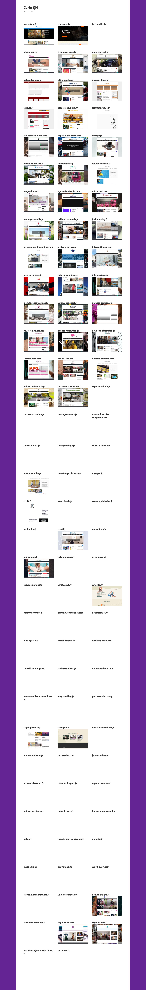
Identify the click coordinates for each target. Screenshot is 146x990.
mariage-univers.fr (67, 414)
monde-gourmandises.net (71, 838)
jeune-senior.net (100, 755)
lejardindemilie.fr (101, 107)
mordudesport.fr (66, 640)
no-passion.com (66, 755)
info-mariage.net (100, 274)
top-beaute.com (66, 922)
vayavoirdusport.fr (67, 302)
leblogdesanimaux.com (35, 135)
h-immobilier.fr (100, 612)
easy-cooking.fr (66, 696)
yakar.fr (28, 838)
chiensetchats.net (101, 445)
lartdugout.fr (64, 584)
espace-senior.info (101, 386)
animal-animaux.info (34, 386)
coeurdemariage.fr (33, 584)
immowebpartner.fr (33, 163)
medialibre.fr (30, 529)
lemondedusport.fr (67, 783)
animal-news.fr (65, 811)
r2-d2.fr (27, 501)
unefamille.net (31, 191)
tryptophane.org (32, 727)
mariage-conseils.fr (33, 219)
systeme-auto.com (67, 247)
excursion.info (65, 501)
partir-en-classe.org (102, 696)
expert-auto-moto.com (69, 135)
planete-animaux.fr (68, 107)
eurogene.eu (64, 727)
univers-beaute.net (67, 894)
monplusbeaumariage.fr (36, 302)
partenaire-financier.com (70, 612)
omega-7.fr (97, 473)
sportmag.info (65, 866)
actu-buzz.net (99, 556)
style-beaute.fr (99, 922)
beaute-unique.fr (100, 894)
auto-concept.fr (100, 51)
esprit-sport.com (100, 866)
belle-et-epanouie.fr (68, 219)
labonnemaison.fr (101, 163)
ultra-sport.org (65, 79)
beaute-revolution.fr (68, 330)
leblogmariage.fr (66, 445)
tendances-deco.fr (67, 51)
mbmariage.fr (30, 51)
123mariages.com (32, 358)
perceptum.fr (30, 24)
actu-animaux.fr (66, 556)
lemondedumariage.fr (34, 922)
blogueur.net (30, 866)
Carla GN (31, 7)
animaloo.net (30, 556)
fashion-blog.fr (100, 219)
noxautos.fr (64, 950)
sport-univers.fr (32, 445)
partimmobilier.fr (32, 473)
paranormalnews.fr (33, 755)
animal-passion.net (33, 811)
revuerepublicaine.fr (102, 501)
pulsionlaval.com (32, 79)
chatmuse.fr (64, 24)
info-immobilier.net (68, 274)
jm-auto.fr (97, 838)
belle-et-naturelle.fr (34, 330)
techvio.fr (28, 107)
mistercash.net (99, 191)
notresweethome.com (103, 358)
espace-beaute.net (101, 783)
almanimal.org (65, 163)
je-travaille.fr (99, 24)
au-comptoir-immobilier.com (38, 247)
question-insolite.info (103, 727)
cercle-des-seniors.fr (34, 414)
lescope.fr (97, 135)
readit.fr (62, 529)
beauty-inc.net (65, 358)
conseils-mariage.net (34, 668)
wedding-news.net (101, 640)
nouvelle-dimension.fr (103, 330)
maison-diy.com (100, 79)
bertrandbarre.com (33, 612)
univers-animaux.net (103, 668)
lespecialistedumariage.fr (36, 894)
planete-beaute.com (102, 302)
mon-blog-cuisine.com (69, 473)
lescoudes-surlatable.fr (70, 386)
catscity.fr (97, 584)
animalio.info (99, 529)
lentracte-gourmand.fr (103, 811)
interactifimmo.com (102, 247)
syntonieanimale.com (69, 191)
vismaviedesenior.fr (34, 783)
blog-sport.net (31, 640)
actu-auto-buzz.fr (33, 274)
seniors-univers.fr (67, 668)
